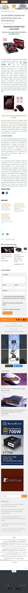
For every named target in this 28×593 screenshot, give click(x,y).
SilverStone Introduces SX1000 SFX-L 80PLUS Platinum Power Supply (19, 258)
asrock (17, 539)
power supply (16, 558)
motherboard (8, 239)
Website (5, 290)
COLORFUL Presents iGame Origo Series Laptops (6, 256)
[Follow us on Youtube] (23, 320)
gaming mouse (17, 548)
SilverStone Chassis (15, 560)
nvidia (9, 556)
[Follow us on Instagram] (21, 320)
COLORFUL (21, 541)
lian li (6, 552)
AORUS (13, 540)
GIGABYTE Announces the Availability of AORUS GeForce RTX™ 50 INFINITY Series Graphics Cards (12, 511)
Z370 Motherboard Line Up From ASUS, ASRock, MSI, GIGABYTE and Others (20, 206)
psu (22, 558)
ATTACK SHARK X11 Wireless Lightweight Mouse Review (13, 389)
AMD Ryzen (7, 540)
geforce (23, 548)
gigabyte (6, 550)
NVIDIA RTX (25, 556)
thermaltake (14, 562)
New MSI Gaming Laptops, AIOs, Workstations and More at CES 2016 (5, 216)
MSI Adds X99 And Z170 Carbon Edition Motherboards (6, 205)
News (12, 11)
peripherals (7, 558)
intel (24, 550)
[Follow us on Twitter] (19, 320)
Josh (3, 23)
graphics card (17, 550)
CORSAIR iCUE (19, 544)
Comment (6, 274)
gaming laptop (10, 548)
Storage (26, 560)
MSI (13, 239)
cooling (4, 543)
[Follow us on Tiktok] (26, 320)
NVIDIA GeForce (17, 556)
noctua (4, 556)
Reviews (3, 387)
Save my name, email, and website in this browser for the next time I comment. (14, 297)
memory (4, 554)
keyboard (2, 552)
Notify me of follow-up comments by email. (13, 304)
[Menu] (26, 2)
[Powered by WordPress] (8, 585)
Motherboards (5, 11)
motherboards (20, 554)
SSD (22, 560)
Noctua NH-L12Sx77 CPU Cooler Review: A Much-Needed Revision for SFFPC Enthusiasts (13, 412)
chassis (13, 541)
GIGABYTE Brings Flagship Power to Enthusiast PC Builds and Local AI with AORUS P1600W (13, 518)
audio (24, 539)
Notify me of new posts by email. (11, 309)
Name (5, 285)
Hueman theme (23, 585)
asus (20, 540)
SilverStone (5, 560)
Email (16, 285)
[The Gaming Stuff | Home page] (5, 2)
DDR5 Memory (12, 546)
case (6, 542)
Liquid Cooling (12, 552)
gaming (21, 546)
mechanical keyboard (22, 552)
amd (2, 540)
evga (18, 546)
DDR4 (7, 546)
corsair (11, 543)
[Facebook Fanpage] (16, 320)
